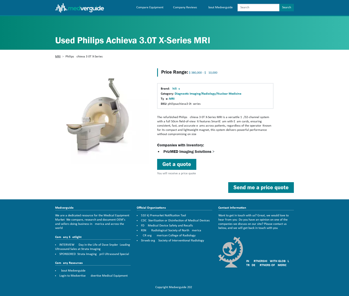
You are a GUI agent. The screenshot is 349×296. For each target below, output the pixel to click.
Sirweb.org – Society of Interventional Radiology (172, 240)
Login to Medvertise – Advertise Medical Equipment (93, 275)
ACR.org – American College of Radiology (168, 235)
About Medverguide (220, 7)
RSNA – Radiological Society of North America (171, 230)
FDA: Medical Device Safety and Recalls (167, 225)
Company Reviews (185, 7)
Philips (175, 88)
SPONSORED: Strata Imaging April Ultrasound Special (94, 254)
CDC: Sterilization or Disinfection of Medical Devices (175, 220)
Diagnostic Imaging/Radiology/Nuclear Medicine (208, 93)
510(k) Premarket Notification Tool (163, 215)
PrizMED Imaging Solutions (189, 151)
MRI (58, 56)
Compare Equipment (149, 7)
